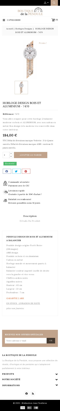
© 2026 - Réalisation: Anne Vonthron (30, 403)
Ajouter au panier (31, 155)
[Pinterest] (26, 171)
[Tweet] (17, 171)
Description (30, 216)
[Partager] (7, 171)
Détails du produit (30, 220)
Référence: (8, 114)
